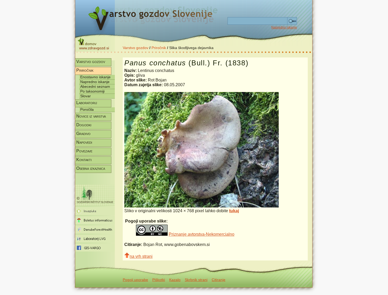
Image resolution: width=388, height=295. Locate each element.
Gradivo (83, 133)
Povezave (84, 151)
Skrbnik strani (196, 280)
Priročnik (159, 48)
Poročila (87, 109)
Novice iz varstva (91, 116)
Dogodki (83, 125)
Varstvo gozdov (135, 48)
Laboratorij (86, 102)
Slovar (85, 96)
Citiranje (218, 280)
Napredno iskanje (284, 27)
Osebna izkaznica (90, 168)
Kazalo (175, 280)
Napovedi (84, 142)
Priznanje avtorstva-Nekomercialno (201, 234)
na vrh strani (141, 256)
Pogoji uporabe (135, 280)
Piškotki (158, 280)
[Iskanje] (292, 21)
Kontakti (84, 159)
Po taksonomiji (92, 91)
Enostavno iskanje (95, 77)
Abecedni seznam (95, 86)
